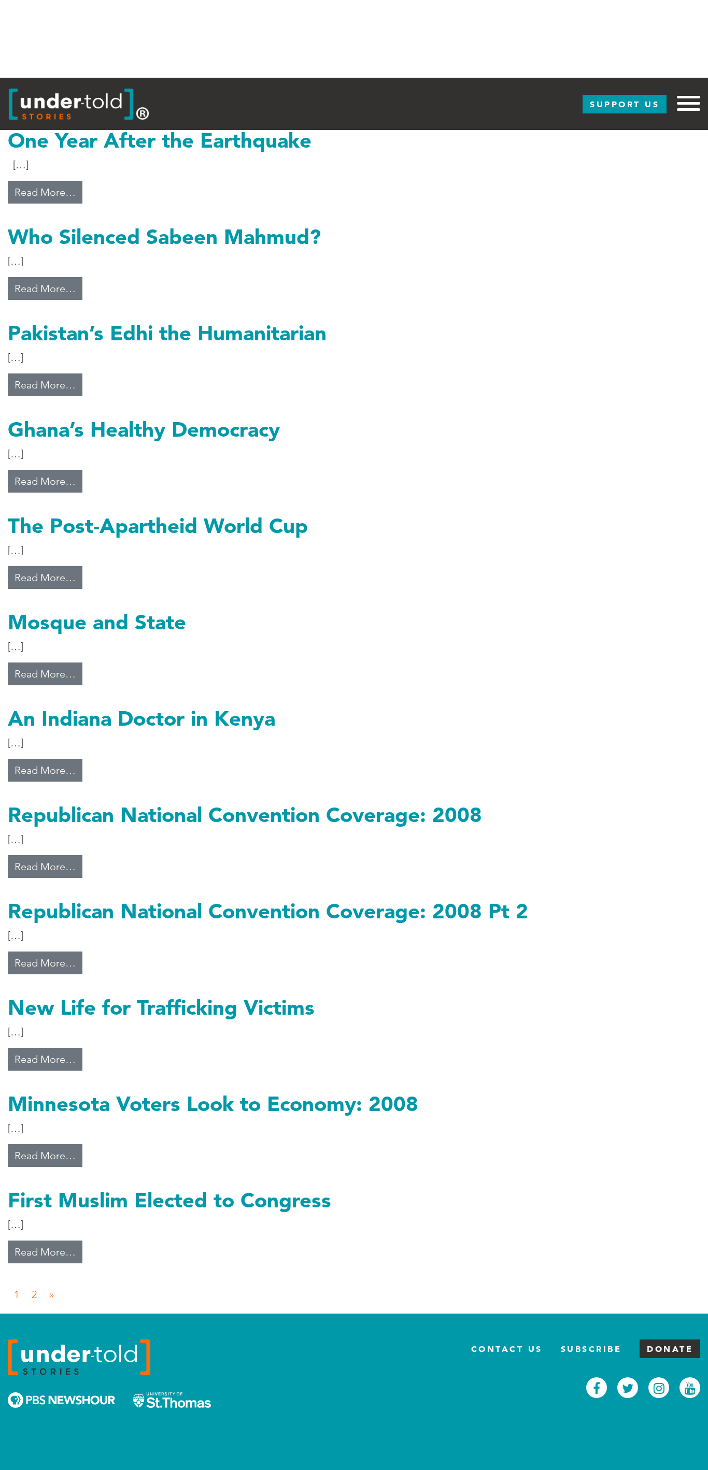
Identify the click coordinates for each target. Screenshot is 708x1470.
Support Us (624, 104)
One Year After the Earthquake (159, 140)
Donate (670, 1349)
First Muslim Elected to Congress (169, 1200)
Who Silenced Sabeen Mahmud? (164, 236)
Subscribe (591, 1349)
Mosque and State (97, 622)
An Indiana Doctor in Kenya (141, 718)
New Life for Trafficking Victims (161, 1007)
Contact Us (507, 1349)
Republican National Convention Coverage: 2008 (245, 814)
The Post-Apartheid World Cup (158, 525)
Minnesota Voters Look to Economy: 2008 (213, 1103)
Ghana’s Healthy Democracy (144, 429)
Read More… (48, 191)
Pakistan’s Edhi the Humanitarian (167, 332)
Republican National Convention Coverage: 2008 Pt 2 (268, 911)
